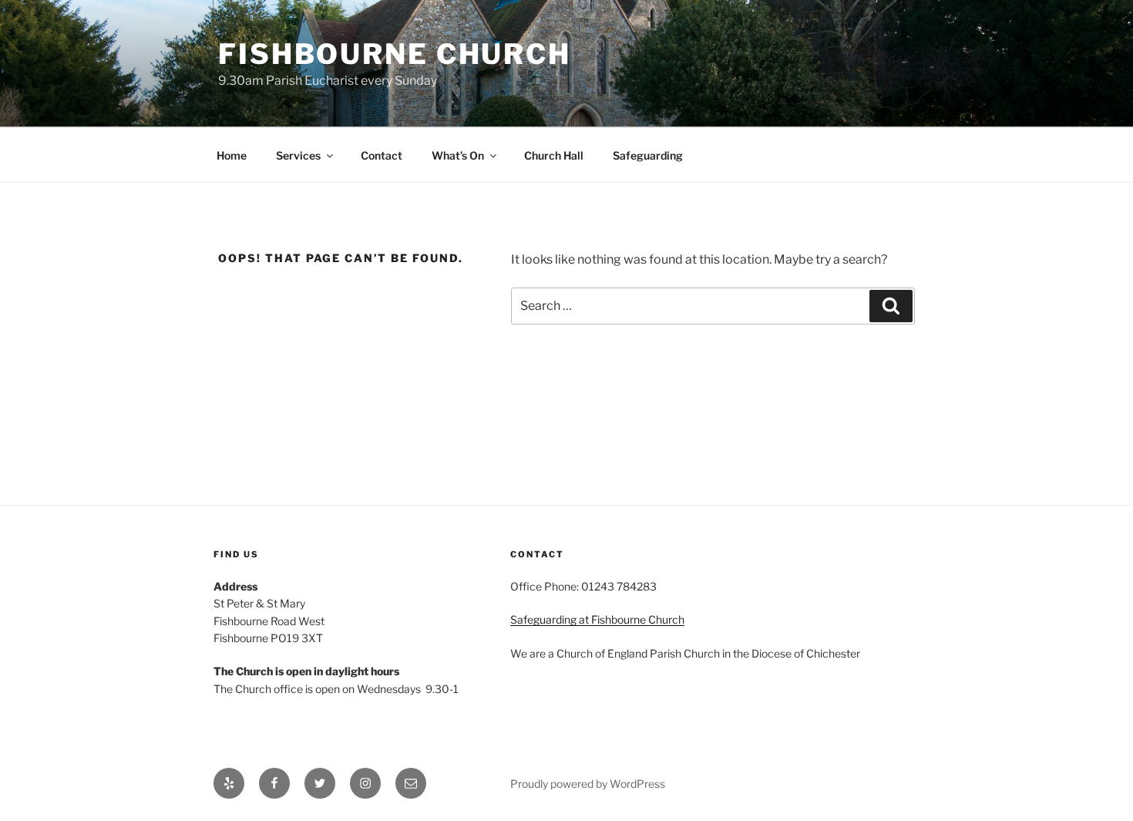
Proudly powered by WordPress (587, 783)
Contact (381, 155)
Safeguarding (648, 155)
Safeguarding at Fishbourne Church (597, 619)
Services (298, 155)
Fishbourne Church (394, 54)
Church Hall (553, 155)
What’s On (458, 155)
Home (232, 155)
